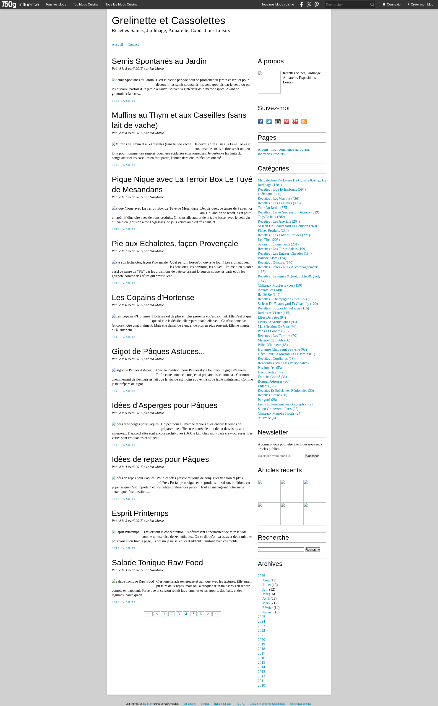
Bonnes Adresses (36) (273, 381)
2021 (261, 635)
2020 (261, 640)
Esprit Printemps (140, 513)
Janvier (267, 612)
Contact (133, 45)
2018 (261, 649)
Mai (265, 594)
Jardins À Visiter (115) (274, 313)
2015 (261, 663)
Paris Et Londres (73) (273, 331)
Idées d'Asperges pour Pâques (164, 405)
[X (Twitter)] (309, 4)
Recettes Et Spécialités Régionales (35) (286, 391)
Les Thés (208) (269, 240)
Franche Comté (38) (272, 377)
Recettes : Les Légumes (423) (279, 203)
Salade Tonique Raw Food (157, 562)
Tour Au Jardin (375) (273, 208)
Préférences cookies (300, 703)
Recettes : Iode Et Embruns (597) (282, 189)
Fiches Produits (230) (273, 231)
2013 (261, 672)
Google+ (295, 121)
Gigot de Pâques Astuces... (158, 351)
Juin (265, 589)
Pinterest (286, 121)
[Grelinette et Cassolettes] (269, 82)
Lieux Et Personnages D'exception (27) (286, 404)
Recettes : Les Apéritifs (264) (279, 221)
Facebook (260, 121)
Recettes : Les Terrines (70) (277, 336)
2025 (261, 617)
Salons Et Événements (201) (278, 244)
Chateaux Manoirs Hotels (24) (279, 413)
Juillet (266, 585)
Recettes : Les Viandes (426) (278, 199)
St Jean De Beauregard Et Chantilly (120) (288, 304)
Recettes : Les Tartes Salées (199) (282, 249)
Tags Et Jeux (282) (271, 217)
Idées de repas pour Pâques (160, 459)
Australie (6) (267, 418)
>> (217, 614)
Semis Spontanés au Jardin (159, 61)
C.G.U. (241, 703)
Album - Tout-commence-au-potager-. (285, 149)
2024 (261, 621)
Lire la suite (124, 100)
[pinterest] (316, 4)
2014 (261, 667)
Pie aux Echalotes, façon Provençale (175, 243)
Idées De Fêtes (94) (272, 317)
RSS (304, 121)
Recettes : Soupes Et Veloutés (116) (283, 308)
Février (267, 608)
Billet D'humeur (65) (273, 345)
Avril (266, 599)
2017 (261, 653)
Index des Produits (271, 154)
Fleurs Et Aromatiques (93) (277, 322)
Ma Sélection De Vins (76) (277, 327)
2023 (261, 626)
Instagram (278, 121)
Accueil (117, 45)
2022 (261, 631)
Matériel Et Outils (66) (274, 340)
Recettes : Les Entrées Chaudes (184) (285, 253)
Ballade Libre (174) (272, 258)
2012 (261, 676)
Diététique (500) (269, 194)
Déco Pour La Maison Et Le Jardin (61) (286, 354)
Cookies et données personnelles (267, 703)
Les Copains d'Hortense (153, 297)
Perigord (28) (267, 400)
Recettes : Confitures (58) (276, 359)
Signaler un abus (223, 703)
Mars (266, 603)
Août (266, 580)
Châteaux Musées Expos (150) (280, 285)
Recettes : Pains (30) (272, 395)
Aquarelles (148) (270, 290)
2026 (261, 576)
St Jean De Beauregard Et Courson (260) (287, 226)
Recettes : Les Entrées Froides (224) (284, 235)
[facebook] (301, 4)
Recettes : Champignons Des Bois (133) (286, 299)
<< (148, 614)
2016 (261, 658)
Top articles (189, 703)
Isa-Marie (148, 703)
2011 (261, 681)
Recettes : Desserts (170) (275, 263)
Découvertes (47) (270, 372)
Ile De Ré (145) (269, 295)
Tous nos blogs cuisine (277, 4)
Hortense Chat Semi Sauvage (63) (282, 349)
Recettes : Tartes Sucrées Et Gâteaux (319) (288, 212)
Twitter (269, 121)
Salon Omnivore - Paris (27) (278, 409)
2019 (261, 644)
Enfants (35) (267, 386)
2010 (261, 685)
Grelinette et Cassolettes (168, 20)
